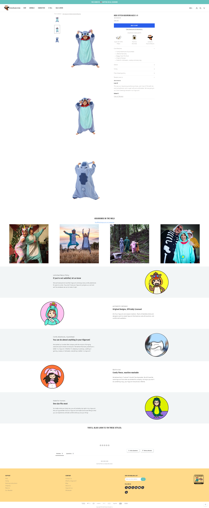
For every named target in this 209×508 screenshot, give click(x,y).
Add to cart (134, 25)
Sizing (115, 69)
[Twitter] (129, 487)
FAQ (6, 478)
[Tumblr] (126, 492)
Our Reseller (8, 490)
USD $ (190, 8)
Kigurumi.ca (68, 488)
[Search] (200, 8)
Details (116, 64)
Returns (7, 488)
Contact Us (68, 478)
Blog (66, 483)
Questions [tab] (69, 453)
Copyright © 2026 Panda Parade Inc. (104, 507)
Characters (41, 8)
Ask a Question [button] (134, 450)
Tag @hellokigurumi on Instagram (104, 222)
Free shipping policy (119, 73)
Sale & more (59, 8)
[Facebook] (126, 487)
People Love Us (118, 77)
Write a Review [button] (148, 450)
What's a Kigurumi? (70, 481)
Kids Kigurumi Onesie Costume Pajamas (71, 13)
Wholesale (68, 490)
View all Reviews (118, 96)
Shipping (7, 485)
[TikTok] (142, 487)
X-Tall (50, 8)
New (25, 8)
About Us (68, 485)
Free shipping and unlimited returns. (134, 29)
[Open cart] (204, 8)
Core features (118, 48)
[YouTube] (139, 487)
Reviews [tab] (58, 453)
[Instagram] (132, 487)
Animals (32, 8)
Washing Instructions (11, 483)
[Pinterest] (136, 487)
